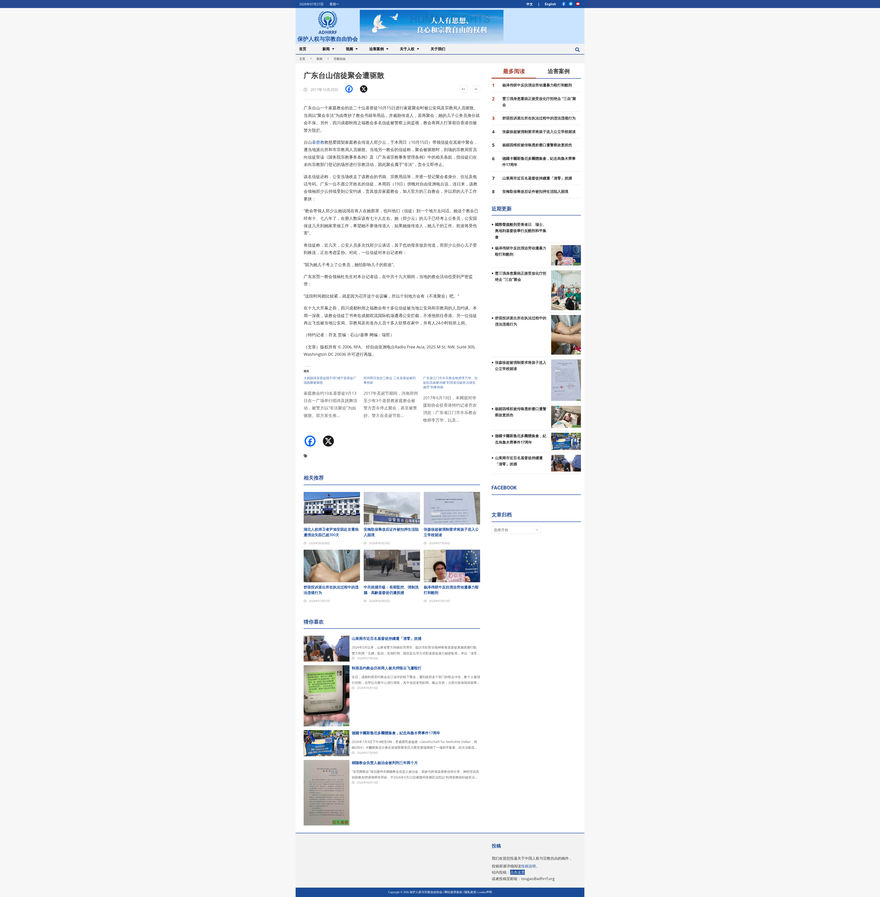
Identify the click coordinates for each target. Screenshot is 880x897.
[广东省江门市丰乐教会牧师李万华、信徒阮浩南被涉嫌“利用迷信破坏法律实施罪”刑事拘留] (453, 402)
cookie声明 (485, 892)
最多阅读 (514, 71)
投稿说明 (528, 866)
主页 (302, 59)
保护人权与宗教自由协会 (327, 38)
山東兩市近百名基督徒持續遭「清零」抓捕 (386, 638)
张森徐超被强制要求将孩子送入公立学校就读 (451, 532)
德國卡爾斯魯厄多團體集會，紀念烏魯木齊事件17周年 (396, 732)
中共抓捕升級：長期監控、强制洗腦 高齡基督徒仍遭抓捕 (391, 590)
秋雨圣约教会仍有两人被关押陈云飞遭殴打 (386, 668)
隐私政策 (470, 892)
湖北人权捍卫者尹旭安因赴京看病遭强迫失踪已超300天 (331, 532)
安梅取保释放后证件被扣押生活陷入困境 (391, 532)
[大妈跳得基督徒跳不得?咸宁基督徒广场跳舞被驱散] (333, 400)
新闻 (319, 59)
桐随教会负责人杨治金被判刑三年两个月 (385, 762)
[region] (431, 26)
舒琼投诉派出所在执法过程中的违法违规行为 (331, 590)
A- (476, 89)
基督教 (318, 142)
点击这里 (517, 872)
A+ (463, 89)
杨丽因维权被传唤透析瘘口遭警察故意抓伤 (537, 144)
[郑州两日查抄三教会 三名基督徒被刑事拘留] (393, 400)
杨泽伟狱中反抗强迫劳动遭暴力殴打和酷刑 (451, 590)
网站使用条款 (453, 892)
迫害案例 (559, 71)
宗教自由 (340, 59)
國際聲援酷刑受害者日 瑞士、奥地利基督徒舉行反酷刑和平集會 (520, 231)
